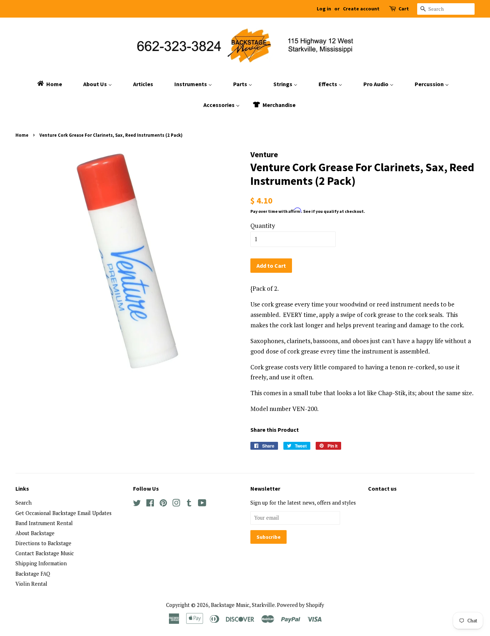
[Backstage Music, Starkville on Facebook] (150, 504)
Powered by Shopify (300, 605)
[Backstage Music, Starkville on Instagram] (176, 504)
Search (23, 502)
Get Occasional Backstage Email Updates (63, 513)
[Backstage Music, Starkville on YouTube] (202, 504)
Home (21, 135)
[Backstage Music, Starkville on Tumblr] (189, 504)
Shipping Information (41, 563)
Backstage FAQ (32, 573)
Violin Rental (31, 583)
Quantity (262, 225)
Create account (361, 8)
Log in (324, 8)
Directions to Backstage (43, 543)
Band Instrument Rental (44, 523)
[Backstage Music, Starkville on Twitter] (137, 504)
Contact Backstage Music (44, 553)
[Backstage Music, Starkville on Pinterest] (163, 504)
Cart (404, 8)
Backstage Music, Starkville (243, 605)
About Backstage (35, 533)
